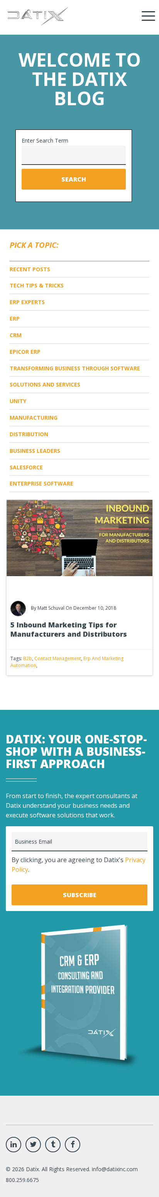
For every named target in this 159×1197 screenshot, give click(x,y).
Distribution (29, 434)
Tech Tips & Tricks (37, 285)
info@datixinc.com (115, 1169)
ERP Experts (27, 302)
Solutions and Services (45, 384)
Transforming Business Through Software (75, 368)
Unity (18, 401)
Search (73, 179)
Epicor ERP (25, 351)
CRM (16, 335)
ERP (15, 318)
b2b (27, 658)
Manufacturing (34, 417)
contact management (57, 658)
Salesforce (26, 467)
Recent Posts (30, 269)
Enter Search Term (45, 140)
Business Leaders (35, 450)
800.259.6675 (22, 1180)
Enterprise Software (41, 483)
